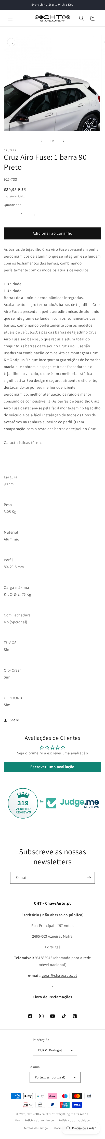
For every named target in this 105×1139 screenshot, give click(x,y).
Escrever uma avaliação (52, 766)
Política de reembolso (39, 1120)
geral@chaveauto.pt (59, 975)
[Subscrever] (89, 878)
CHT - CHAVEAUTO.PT (41, 1114)
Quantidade (12, 205)
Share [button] (14, 720)
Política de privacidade (74, 1120)
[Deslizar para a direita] (63, 140)
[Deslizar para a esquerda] (41, 140)
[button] (10, 18)
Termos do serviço (36, 1128)
